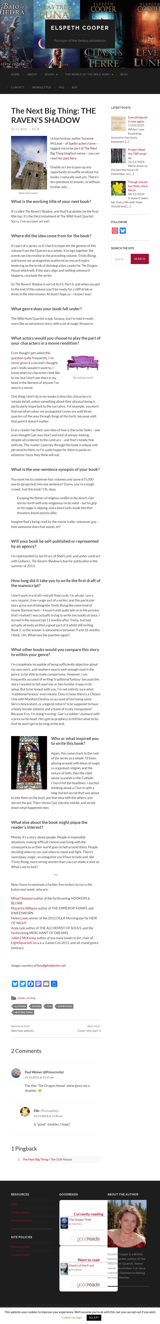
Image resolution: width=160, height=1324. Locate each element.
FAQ (61, 87)
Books (49, 74)
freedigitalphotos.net (51, 965)
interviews (65, 1006)
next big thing (24, 1012)
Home (15, 74)
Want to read (89, 1260)
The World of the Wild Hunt (87, 74)
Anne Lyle (18, 928)
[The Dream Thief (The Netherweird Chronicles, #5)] (64, 1227)
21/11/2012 (19, 129)
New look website (22, 1029)
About (32, 74)
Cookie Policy (20, 1255)
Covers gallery (20, 1212)
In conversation (21, 1220)
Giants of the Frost (81, 1265)
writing (31, 998)
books (21, 998)
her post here (67, 158)
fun (49, 1006)
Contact (18, 87)
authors (20, 1006)
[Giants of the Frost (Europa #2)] (64, 1274)
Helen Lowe (19, 918)
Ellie (36, 129)
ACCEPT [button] (94, 1317)
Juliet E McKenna (23, 938)
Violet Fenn (76, 1224)
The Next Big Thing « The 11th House (47, 1159)
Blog (124, 74)
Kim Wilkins (76, 1269)
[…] (127, 141)
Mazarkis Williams (24, 908)
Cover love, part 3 (89, 1029)
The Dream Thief (80, 1219)
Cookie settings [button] (72, 1317)
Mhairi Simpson (22, 898)
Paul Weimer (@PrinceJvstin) (44, 1072)
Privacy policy (20, 1246)
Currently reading (88, 1214)
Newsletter (41, 87)
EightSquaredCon (24, 943)
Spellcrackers (78, 143)
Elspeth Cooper (80, 28)
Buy (74, 87)
